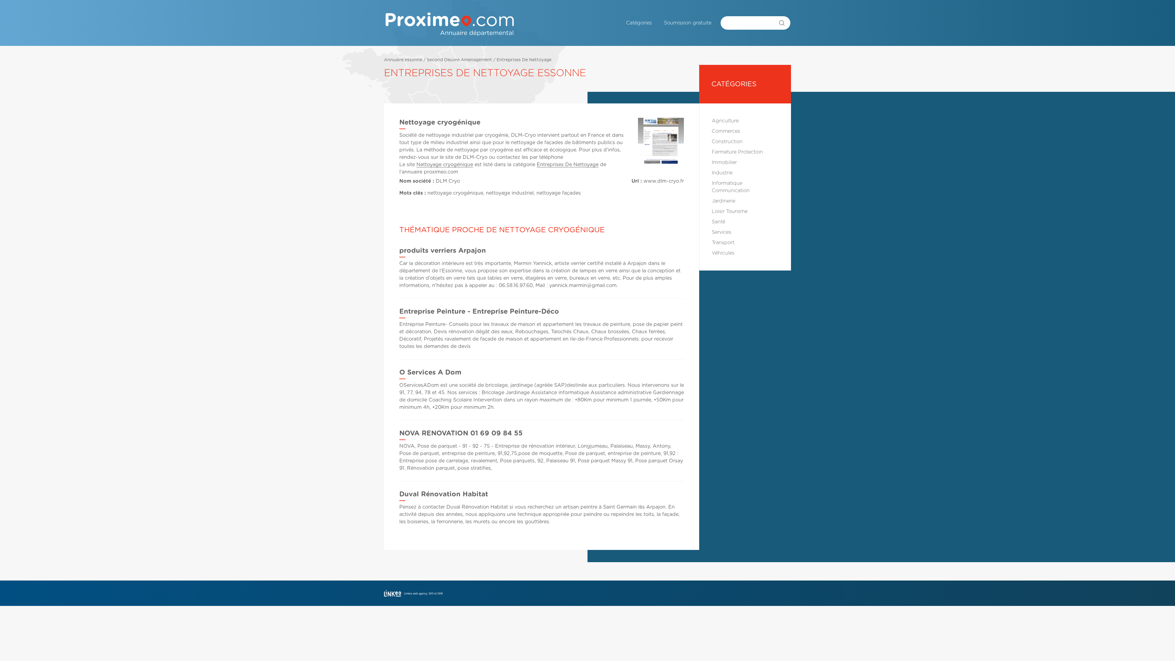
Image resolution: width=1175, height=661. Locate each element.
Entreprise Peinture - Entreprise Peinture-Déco (479, 311)
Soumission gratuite (687, 23)
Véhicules (723, 253)
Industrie (722, 172)
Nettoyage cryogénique (444, 164)
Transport (723, 242)
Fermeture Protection (737, 152)
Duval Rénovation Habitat (443, 494)
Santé (718, 221)
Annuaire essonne (403, 60)
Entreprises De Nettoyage (524, 60)
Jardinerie (723, 201)
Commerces (726, 131)
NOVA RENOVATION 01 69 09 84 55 (461, 433)
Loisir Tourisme (730, 211)
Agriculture (725, 120)
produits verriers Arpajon (442, 250)
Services (721, 232)
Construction (727, 141)
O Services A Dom (430, 372)
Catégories (639, 23)
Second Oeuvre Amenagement (459, 60)
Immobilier (724, 162)
